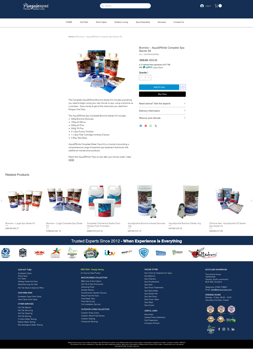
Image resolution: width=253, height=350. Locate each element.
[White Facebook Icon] (219, 329)
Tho (206, 274)
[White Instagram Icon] (224, 329)
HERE (71, 160)
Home (71, 36)
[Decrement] (141, 77)
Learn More (158, 67)
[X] (228, 329)
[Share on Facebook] (140, 125)
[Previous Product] (1, 200)
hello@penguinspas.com (221, 289)
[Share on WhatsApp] (150, 125)
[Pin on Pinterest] (145, 125)
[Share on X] (155, 125)
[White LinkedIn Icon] (233, 329)
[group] (126, 207)
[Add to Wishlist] (183, 87)
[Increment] (149, 77)
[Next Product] (251, 200)
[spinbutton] (145, 77)
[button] (219, 5)
